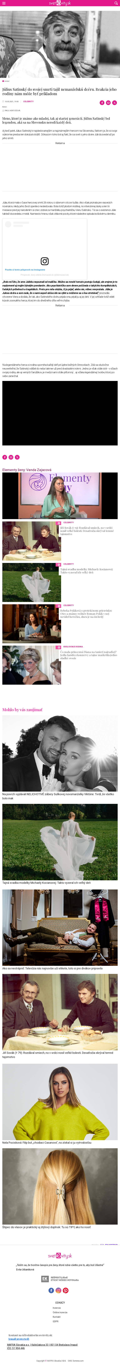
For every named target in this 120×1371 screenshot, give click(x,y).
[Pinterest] (65, 1290)
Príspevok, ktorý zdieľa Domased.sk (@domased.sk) (45, 275)
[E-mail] (108, 102)
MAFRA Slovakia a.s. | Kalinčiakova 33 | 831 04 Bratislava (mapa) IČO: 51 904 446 (42, 1346)
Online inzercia (60, 1312)
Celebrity (28, 101)
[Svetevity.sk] (60, 3)
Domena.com (78, 1361)
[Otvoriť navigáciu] (4, 3)
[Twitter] (114, 102)
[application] (60, 495)
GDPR (55, 1321)
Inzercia (57, 1308)
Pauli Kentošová (12, 111)
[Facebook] (102, 102)
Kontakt (56, 1317)
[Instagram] (58, 1290)
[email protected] (19, 1339)
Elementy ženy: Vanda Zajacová (26, 470)
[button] (116, 3)
